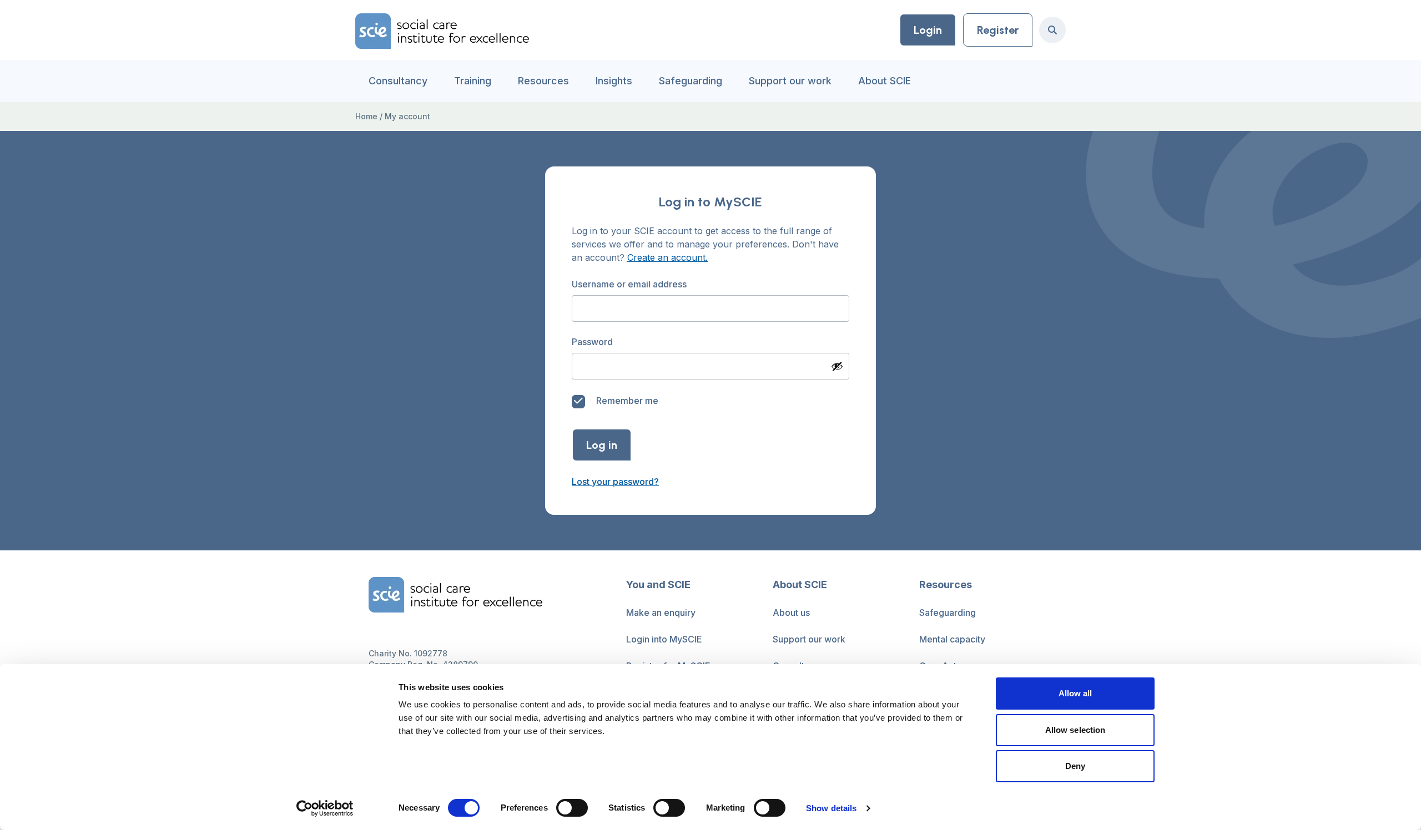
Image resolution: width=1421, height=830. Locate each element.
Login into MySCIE (664, 639)
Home (366, 116)
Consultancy (398, 81)
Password (593, 341)
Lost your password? (615, 481)
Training (472, 81)
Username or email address (630, 284)
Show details (831, 808)
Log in (601, 445)
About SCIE (884, 81)
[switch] (572, 808)
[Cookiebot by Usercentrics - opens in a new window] (325, 808)
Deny (1075, 766)
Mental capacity (952, 639)
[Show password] (837, 366)
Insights (614, 81)
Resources (543, 81)
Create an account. (667, 257)
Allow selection (1075, 730)
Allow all (1075, 693)
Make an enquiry (661, 612)
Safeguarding (690, 81)
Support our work (790, 81)
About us (791, 612)
